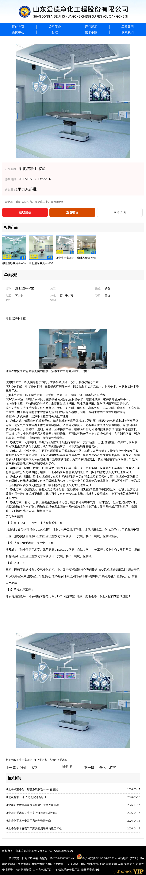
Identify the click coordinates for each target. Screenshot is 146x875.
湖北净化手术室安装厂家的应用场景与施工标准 (34, 828)
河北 (90, 864)
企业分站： (73, 864)
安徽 (102, 864)
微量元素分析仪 (90, 869)
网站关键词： (10, 864)
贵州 (133, 864)
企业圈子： (8, 869)
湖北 (96, 864)
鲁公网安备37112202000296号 (99, 858)
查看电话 (72, 212)
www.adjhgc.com (63, 850)
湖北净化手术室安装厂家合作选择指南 (28, 820)
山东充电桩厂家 (42, 869)
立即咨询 (119, 212)
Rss (142, 858)
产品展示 (91, 26)
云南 (121, 864)
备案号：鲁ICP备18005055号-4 (57, 858)
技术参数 (91, 32)
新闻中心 (18, 32)
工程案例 (127, 26)
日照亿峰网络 (30, 858)
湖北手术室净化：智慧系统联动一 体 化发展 (32, 789)
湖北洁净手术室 (16, 318)
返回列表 (67, 766)
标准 (55, 32)
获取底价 (25, 212)
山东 (84, 864)
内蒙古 (140, 864)
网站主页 (18, 26)
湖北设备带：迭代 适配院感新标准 (26, 797)
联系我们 (127, 32)
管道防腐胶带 (23, 869)
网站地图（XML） (129, 858)
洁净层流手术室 (58, 759)
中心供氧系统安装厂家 (66, 869)
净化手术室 (40, 759)
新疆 (115, 864)
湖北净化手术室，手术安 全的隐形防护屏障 (31, 812)
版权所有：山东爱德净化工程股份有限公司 (27, 850)
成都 (109, 864)
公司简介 (55, 26)
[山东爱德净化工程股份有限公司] (73, 11)
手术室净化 (25, 759)
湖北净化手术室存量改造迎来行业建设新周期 (32, 805)
